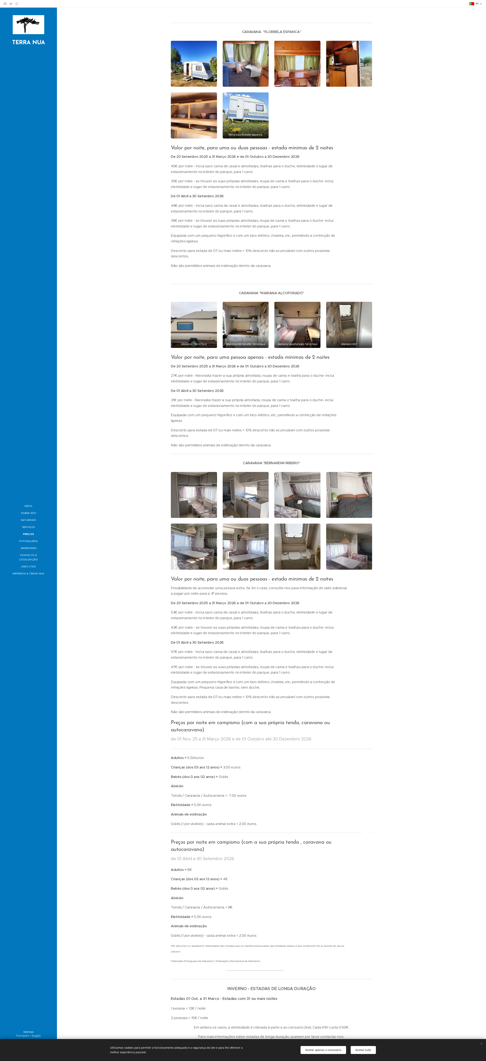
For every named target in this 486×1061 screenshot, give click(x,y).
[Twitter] (11, 4)
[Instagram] (16, 4)
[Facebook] (5, 4)
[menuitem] (28, 506)
